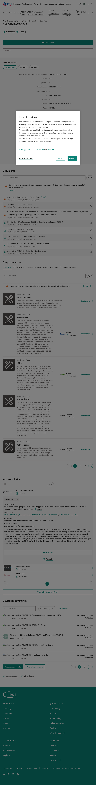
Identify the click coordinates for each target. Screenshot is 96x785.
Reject (61, 158)
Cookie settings (26, 158)
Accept (72, 158)
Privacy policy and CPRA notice (31, 149)
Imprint (50, 149)
